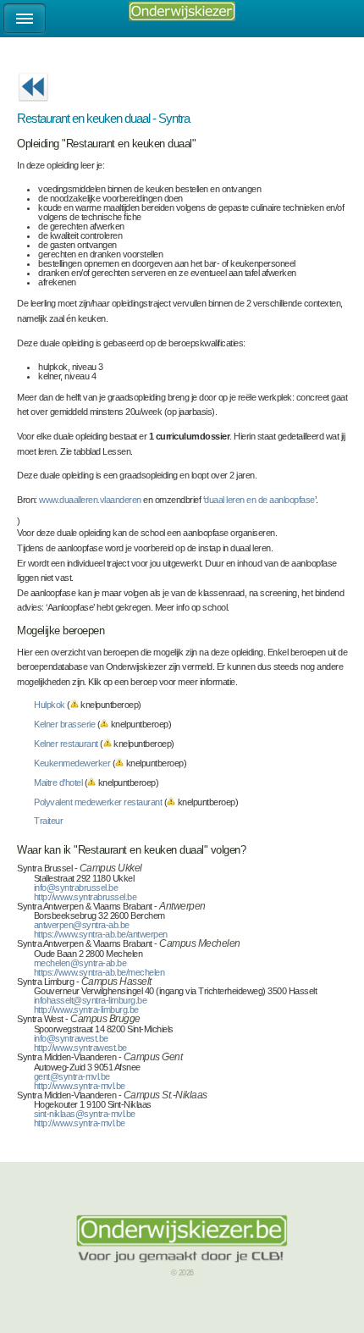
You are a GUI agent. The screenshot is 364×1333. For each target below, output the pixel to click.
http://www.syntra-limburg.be (86, 1009)
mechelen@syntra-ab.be (80, 963)
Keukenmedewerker (72, 763)
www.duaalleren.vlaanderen (90, 500)
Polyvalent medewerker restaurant (98, 802)
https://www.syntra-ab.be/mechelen (99, 972)
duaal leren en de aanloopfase (259, 500)
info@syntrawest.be (71, 1038)
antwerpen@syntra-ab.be (82, 925)
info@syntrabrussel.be (76, 887)
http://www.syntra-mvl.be (79, 1086)
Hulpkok (49, 705)
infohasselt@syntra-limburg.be (90, 1000)
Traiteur (48, 821)
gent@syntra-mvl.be (72, 1076)
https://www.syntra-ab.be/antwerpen (101, 934)
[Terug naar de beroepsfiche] (33, 107)
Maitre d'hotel (58, 782)
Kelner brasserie (64, 724)
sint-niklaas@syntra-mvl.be (84, 1114)
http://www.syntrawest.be (80, 1048)
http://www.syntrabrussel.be (85, 897)
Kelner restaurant (66, 743)
